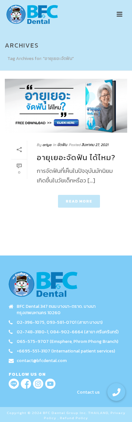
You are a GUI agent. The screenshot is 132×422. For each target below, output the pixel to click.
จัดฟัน (62, 145)
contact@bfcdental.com (42, 361)
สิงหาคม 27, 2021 (95, 145)
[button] (116, 392)
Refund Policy (74, 417)
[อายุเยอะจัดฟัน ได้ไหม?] (66, 106)
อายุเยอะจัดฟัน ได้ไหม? (76, 157)
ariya (47, 145)
